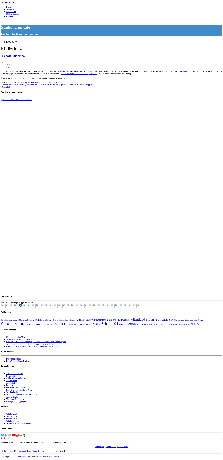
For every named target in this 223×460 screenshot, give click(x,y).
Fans (153, 319)
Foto (196, 320)
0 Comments (6, 67)
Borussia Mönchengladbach (61, 320)
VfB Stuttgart (173, 324)
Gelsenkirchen (12, 323)
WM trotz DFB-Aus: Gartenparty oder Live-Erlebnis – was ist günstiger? (36, 342)
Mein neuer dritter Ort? (15, 337)
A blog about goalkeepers (16, 378)
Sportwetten (58, 451)
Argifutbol (10, 383)
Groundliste (11, 11)
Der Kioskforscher (13, 359)
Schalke (96, 324)
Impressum (99, 447)
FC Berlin (42, 85)
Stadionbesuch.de (13, 419)
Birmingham (24, 85)
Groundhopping (28, 324)
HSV (52, 324)
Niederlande (70, 324)
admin (4, 62)
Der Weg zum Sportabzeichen (18, 361)
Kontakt (9, 16)
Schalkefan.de (12, 414)
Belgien (29, 320)
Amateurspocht (16, 82)
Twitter (166, 324)
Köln (63, 324)
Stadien (129, 324)
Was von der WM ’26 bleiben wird (20, 339)
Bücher (67, 451)
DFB (109, 319)
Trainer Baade (12, 397)
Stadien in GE (12, 9)
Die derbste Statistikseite (16, 387)
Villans (82, 85)
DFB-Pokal (117, 320)
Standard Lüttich (148, 324)
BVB (92, 320)
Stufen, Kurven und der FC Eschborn (21, 394)
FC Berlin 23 (52, 85)
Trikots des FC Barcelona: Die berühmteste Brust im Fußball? (31, 344)
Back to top (5, 438)
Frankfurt (201, 320)
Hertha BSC (46, 324)
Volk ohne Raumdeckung (16, 399)
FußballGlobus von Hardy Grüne (19, 390)
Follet (56, 457)
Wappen (89, 85)
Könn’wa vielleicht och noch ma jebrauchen (79, 74)
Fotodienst (10, 376)
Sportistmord (11, 416)
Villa (76, 85)
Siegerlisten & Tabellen (42, 451)
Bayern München (20, 320)
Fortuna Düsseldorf (185, 320)
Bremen (73, 320)
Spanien (121, 324)
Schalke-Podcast (13, 421)
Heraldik (34, 82)
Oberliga (78, 324)
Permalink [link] (6, 87)
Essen (148, 320)
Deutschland (100, 319)
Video (191, 324)
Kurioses (43, 82)
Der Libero (10, 385)
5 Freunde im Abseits (14, 373)
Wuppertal (200, 324)
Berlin (36, 319)
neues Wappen (63, 71)
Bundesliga (83, 319)
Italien (58, 324)
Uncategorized (53, 82)
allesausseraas (11, 380)
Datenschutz (111, 447)
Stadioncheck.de (15, 27)
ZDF (207, 324)
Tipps (161, 324)
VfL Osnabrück (182, 324)
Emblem (33, 85)
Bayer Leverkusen (6, 320)
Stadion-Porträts (12, 14)
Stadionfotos (122, 447)
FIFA (175, 320)
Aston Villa (48, 71)
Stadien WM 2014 (8, 451)
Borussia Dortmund (46, 320)
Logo (71, 85)
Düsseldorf (127, 319)
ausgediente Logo (185, 71)
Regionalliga (86, 324)
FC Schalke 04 (165, 319)
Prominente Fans (24, 451)
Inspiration (63, 85)
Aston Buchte (13, 56)
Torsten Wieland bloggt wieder (18, 423)
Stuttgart (156, 324)
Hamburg (37, 324)
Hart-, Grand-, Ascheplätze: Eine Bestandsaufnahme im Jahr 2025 (33, 346)
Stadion (138, 324)
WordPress (45, 457)
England (26, 82)
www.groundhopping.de (16, 401)
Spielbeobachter (12, 392)
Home (8, 7)
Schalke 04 (109, 323)
